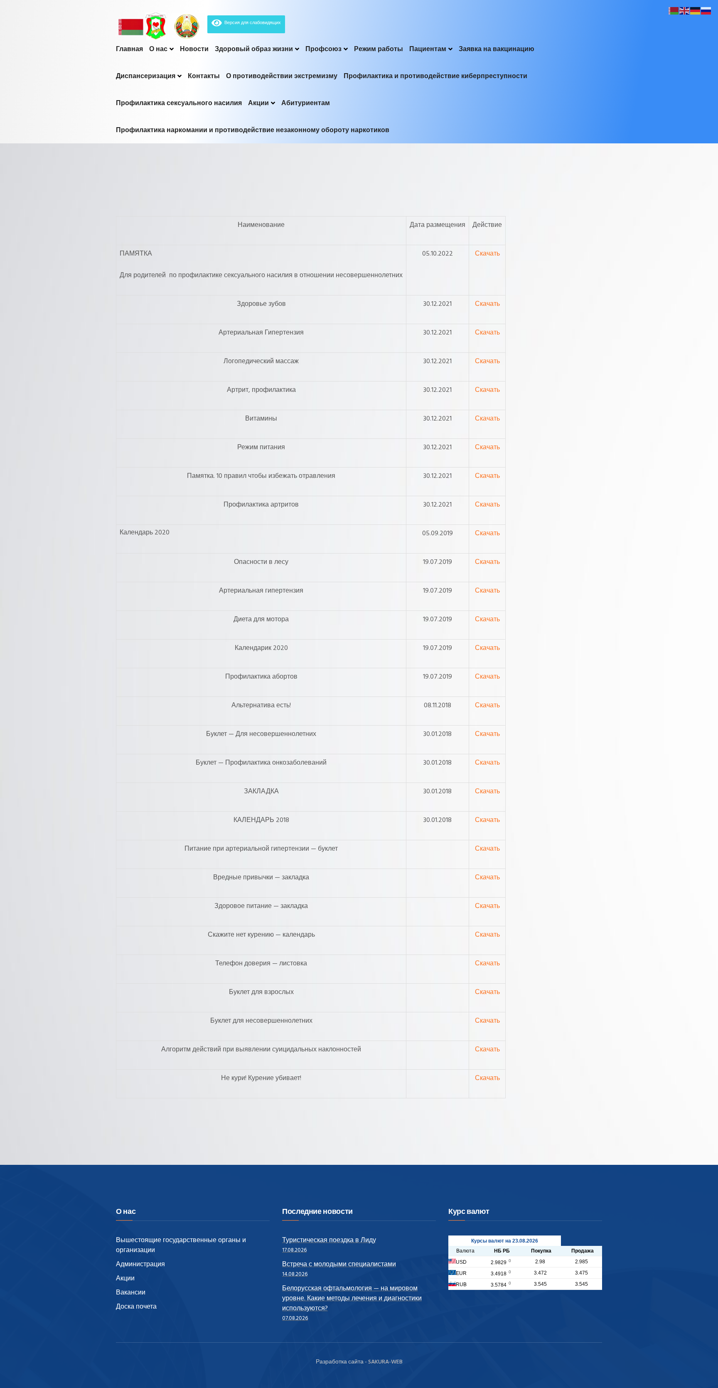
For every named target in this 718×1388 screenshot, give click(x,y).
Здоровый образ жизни (254, 49)
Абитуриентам (305, 103)
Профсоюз (323, 49)
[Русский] (706, 11)
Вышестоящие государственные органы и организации (181, 1245)
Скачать (487, 254)
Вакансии (130, 1292)
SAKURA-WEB (385, 1362)
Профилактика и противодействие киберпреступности (435, 76)
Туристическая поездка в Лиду (329, 1240)
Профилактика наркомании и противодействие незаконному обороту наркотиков (252, 130)
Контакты (204, 76)
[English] (684, 11)
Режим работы (378, 49)
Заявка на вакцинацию (496, 49)
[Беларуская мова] (674, 11)
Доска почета (136, 1307)
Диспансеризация (145, 76)
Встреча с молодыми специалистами (339, 1264)
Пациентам (427, 49)
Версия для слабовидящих (251, 22)
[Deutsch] (695, 11)
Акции (258, 103)
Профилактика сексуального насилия (179, 103)
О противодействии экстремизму (281, 76)
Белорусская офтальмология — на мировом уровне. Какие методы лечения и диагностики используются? (352, 1298)
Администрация (140, 1264)
